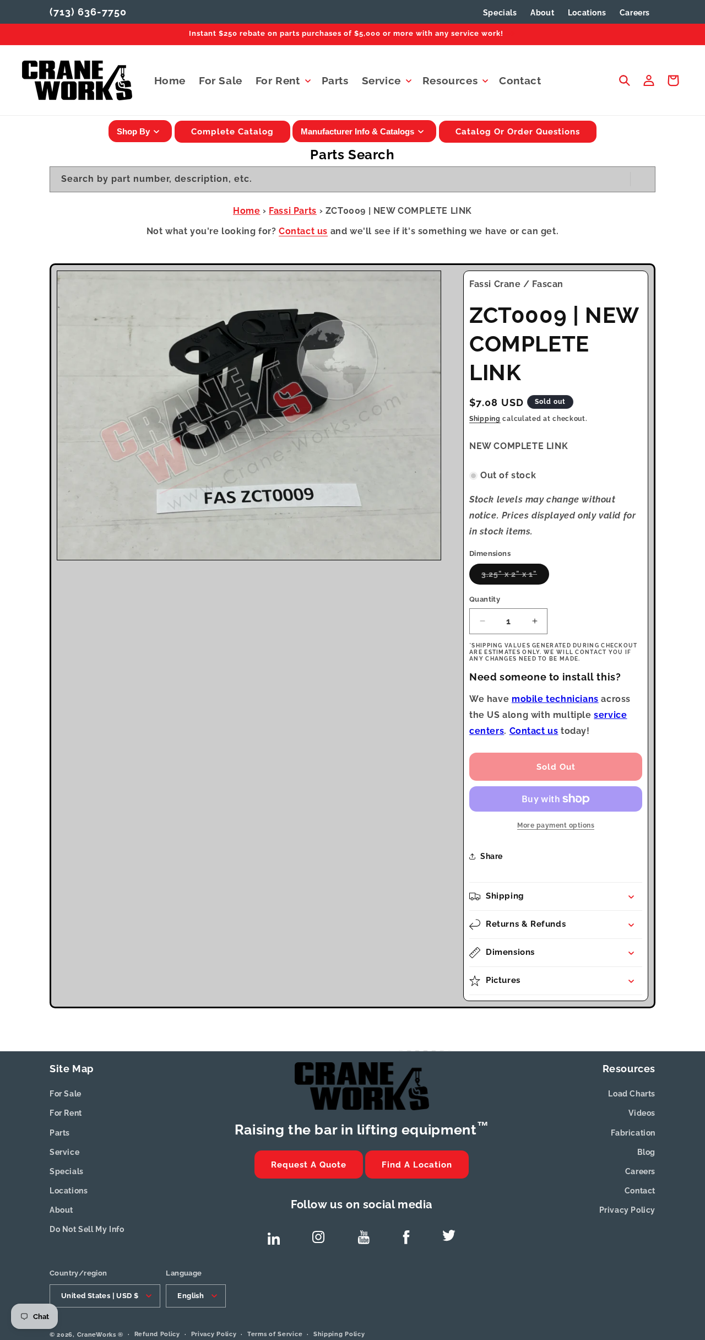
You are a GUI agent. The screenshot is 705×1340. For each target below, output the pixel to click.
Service (64, 1152)
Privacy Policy (627, 1210)
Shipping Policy (339, 1333)
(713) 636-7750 (88, 12)
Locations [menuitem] (587, 12)
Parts (60, 1132)
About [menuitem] (542, 12)
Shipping (485, 419)
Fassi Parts (293, 211)
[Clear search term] (618, 179)
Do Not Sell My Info (87, 1229)
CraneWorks (96, 1334)
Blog (646, 1152)
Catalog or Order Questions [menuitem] (517, 132)
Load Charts (631, 1093)
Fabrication (633, 1132)
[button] (282, 80)
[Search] (643, 179)
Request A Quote (308, 1165)
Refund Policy (157, 1333)
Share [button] (491, 856)
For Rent (66, 1113)
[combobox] (352, 179)
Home (246, 211)
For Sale (66, 1093)
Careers (640, 1171)
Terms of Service (274, 1333)
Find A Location (417, 1165)
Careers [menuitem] (635, 12)
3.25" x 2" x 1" (515, 577)
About (61, 1210)
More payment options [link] (555, 825)
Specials (500, 12)
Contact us (303, 231)
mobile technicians (555, 699)
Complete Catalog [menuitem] (232, 132)
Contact (640, 1190)
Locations (69, 1190)
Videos (641, 1113)
